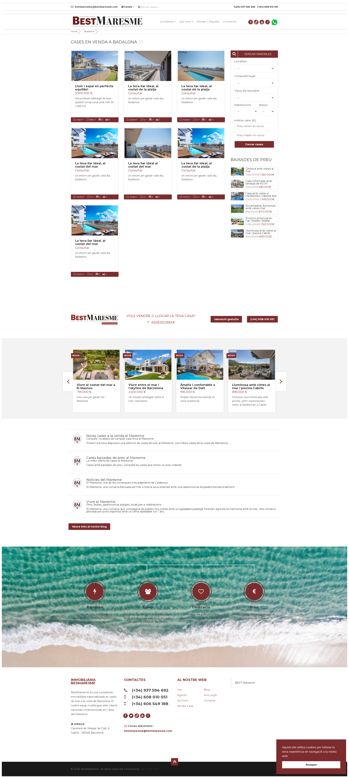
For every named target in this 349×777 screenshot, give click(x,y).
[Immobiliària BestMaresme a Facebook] (250, 22)
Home (74, 31)
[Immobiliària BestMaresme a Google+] (267, 22)
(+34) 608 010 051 (262, 319)
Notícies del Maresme (104, 480)
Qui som (185, 21)
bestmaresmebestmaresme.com (96, 6)
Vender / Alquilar (207, 21)
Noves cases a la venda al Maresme (115, 436)
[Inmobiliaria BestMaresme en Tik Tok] (256, 22)
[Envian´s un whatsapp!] (274, 22)
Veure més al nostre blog (89, 526)
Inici (179, 689)
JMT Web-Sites (149, 769)
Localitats (167, 21)
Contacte (229, 21)
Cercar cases (254, 144)
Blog (207, 689)
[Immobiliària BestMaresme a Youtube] (262, 22)
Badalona (89, 31)
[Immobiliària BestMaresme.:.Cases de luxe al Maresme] (107, 21)
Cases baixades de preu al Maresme (115, 458)
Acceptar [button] (311, 764)
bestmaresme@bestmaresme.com (148, 731)
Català (128, 6)
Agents (181, 695)
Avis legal (210, 695)
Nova (75, 355)
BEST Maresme (245, 682)
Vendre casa (185, 706)
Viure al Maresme (100, 502)
